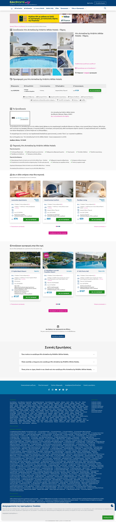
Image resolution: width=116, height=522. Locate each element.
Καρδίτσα (33, 409)
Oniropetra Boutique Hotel (57, 445)
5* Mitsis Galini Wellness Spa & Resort (18, 433)
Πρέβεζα (30, 419)
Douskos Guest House (25, 473)
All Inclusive (18, 8)
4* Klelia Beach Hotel (14, 437)
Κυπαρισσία (19, 411)
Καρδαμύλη (26, 409)
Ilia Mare (22, 462)
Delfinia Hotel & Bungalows (49, 478)
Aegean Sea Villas (30, 475)
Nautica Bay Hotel (86, 433)
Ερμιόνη (51, 406)
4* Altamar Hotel (90, 441)
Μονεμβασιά (12, 414)
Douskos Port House (78, 447)
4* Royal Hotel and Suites (78, 458)
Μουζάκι (18, 414)
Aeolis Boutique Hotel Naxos (71, 445)
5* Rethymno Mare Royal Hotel (16, 480)
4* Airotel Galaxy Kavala (83, 445)
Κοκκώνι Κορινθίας (24, 410)
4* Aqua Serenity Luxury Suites (73, 483)
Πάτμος (43, 417)
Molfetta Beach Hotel (55, 473)
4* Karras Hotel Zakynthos (86, 489)
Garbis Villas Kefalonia (14, 449)
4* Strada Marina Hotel (15, 473)
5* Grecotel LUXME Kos (68, 431)
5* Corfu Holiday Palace (15, 438)
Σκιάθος (28, 420)
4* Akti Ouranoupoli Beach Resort (17, 458)
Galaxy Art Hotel (49, 455)
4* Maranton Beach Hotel (45, 435)
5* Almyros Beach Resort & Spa (16, 469)
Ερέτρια (46, 406)
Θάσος (86, 406)
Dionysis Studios (39, 451)
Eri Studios (99, 468)
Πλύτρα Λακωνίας (13, 419)
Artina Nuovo (13, 468)
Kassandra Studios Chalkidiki (30, 489)
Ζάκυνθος (73, 406)
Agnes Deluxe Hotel (45, 462)
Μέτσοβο (77, 413)
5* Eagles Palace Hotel (39, 476)
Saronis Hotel (68, 451)
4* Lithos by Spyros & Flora (53, 475)
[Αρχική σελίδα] (12, 8)
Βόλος (52, 404)
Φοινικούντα (62, 421)
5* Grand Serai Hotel (62, 433)
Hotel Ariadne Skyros (56, 479)
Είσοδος (91, 3)
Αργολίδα (78, 403)
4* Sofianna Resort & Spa (24, 483)
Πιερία (72, 417)
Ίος (30, 407)
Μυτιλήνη (55, 414)
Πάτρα (47, 417)
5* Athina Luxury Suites (82, 465)
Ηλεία (77, 406)
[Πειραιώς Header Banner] (58, 18)
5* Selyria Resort (75, 437)
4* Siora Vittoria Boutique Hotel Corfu (58, 449)
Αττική (40, 404)
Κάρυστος (49, 409)
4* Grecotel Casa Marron (56, 431)
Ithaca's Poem (69, 454)
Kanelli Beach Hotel (25, 438)
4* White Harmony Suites (40, 475)
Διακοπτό (16, 406)
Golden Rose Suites (76, 451)
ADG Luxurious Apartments (34, 448)
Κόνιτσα (36, 410)
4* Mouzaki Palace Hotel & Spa (37, 438)
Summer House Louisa (41, 463)
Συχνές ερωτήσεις (89, 385)
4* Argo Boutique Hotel (47, 466)
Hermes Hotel (100, 465)
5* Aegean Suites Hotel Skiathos (92, 480)
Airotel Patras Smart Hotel (94, 449)
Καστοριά (65, 409)
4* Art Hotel (77, 475)
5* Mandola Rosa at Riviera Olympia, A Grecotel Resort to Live (23, 431)
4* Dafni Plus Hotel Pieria (15, 482)
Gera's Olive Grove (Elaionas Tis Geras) (96, 454)
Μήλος (81, 413)
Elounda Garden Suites (31, 471)
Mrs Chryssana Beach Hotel (81, 444)
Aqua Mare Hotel (75, 472)
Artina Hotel (68, 455)
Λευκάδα (67, 411)
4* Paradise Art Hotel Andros (31, 441)
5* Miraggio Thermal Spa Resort (66, 447)
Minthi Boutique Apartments (16, 454)
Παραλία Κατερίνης (84, 416)
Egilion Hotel (24, 448)
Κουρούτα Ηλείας (53, 410)
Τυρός (38, 421)
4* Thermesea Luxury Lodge (68, 466)
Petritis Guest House (94, 459)
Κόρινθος (42, 410)
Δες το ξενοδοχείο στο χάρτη (60, 116)
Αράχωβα (72, 403)
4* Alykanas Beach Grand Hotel (72, 438)
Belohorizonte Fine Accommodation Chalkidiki (71, 485)
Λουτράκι (27, 413)
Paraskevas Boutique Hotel (47, 468)
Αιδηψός (84, 402)
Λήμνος (71, 411)
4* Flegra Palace (57, 466)
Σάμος (66, 419)
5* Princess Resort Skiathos (23, 455)
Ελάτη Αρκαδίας (22, 406)
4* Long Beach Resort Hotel (97, 433)
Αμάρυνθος (40, 403)
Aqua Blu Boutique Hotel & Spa (25, 472)
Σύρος (68, 420)
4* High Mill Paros (100, 442)
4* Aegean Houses (49, 476)
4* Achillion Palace (72, 465)
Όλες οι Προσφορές (78, 8)
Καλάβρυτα (63, 407)
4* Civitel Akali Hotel (94, 471)
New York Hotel (63, 465)
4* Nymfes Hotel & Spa (100, 441)
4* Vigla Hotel (81, 476)
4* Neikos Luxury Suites (87, 448)
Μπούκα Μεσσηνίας (38, 414)
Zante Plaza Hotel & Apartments (46, 437)
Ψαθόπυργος (34, 423)
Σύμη (65, 420)
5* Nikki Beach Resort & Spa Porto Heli (18, 445)
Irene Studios (83, 438)
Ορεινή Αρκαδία (38, 416)
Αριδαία (82, 403)
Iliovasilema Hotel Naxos (15, 479)
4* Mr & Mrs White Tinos (65, 440)
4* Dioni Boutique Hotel (15, 447)
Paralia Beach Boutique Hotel (28, 451)
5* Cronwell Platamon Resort (75, 433)
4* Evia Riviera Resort (14, 435)
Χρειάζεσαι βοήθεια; (58, 336)
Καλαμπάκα (79, 407)
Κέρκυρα (86, 409)
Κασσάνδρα (59, 409)
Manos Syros (95, 452)
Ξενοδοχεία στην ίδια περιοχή (58, 233)
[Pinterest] (63, 389)
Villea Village (93, 472)
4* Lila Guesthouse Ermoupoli (16, 489)
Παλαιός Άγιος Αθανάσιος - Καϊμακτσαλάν (61, 416)
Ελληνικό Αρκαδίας (31, 406)
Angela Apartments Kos (83, 478)
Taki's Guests (60, 487)
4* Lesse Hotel (47, 440)
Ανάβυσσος (56, 403)
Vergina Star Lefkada (83, 459)
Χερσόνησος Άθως (14, 423)
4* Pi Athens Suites (36, 461)
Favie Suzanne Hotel (25, 444)
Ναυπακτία (69, 414)
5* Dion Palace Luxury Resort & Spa (60, 435)
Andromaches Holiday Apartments (86, 473)
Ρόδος (50, 419)
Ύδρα (42, 421)
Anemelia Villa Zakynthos (74, 482)
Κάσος (54, 409)
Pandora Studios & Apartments (16, 486)
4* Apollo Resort (72, 478)
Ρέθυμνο (43, 419)
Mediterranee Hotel (30, 458)
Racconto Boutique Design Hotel (37, 455)
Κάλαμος (74, 407)
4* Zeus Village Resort (29, 486)
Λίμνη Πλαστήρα (78, 411)
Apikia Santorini (46, 473)
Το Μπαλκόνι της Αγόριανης (32, 452)
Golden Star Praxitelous (15, 444)
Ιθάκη (23, 407)
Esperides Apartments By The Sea (74, 461)
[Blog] (66, 389)
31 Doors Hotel (22, 463)
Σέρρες (80, 419)
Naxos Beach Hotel (29, 469)
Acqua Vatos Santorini (59, 451)
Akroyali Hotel (31, 445)
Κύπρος (25, 411)
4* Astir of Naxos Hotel (15, 476)
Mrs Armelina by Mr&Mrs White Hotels (43, 479)
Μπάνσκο (30, 414)
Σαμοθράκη (60, 419)
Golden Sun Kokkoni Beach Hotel (17, 441)
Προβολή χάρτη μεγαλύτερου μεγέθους (85, 63)
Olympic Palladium (85, 475)
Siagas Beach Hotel (61, 438)
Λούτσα (31, 413)
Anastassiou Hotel (57, 458)
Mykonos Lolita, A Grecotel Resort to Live (90, 482)
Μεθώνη (55, 413)
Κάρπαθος (38, 409)
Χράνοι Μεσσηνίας (26, 423)
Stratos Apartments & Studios (40, 465)
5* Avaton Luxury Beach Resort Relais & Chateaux (46, 486)
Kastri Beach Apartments (69, 487)
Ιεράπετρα (19, 407)
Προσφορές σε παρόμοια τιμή (58, 310)
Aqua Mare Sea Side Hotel (90, 455)
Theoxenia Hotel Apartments (94, 438)
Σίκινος (11, 420)
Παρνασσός (34, 417)
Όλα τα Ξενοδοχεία (20, 26)
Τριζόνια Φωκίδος (13, 421)
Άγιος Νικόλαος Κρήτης (50, 402)
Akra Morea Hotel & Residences (90, 440)
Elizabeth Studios (13, 442)
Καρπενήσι (44, 409)
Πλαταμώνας (78, 417)
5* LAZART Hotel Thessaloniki (54, 463)
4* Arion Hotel (72, 435)
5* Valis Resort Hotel (31, 433)
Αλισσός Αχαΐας (22, 403)
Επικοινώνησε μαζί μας (28, 385)
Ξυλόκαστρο (31, 416)
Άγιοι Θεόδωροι (13, 402)
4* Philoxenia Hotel (81, 441)
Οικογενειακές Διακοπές (96, 411)
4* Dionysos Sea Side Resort (27, 479)
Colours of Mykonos (73, 473)
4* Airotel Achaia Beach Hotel (94, 434)
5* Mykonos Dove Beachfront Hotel (17, 475)
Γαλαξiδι (69, 404)
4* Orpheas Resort (29, 480)
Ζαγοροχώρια (67, 406)
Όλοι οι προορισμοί (14, 426)
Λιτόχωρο (85, 411)
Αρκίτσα (16, 404)
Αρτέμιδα (21, 404)
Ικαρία (27, 407)
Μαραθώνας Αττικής (42, 413)
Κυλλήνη (82, 410)
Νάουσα (64, 414)
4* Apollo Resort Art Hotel (70, 452)
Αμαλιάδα (34, 403)
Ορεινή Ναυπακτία (47, 416)
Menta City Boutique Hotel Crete (71, 480)
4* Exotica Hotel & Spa (68, 434)
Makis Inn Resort (85, 468)
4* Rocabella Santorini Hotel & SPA (17, 471)
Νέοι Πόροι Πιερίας (23, 416)
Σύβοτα (60, 420)
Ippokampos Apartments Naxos (70, 476)
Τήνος (84, 420)
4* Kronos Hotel (34, 437)
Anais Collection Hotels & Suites (94, 462)
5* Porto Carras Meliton (50, 438)
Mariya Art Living (13, 472)
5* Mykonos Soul (98, 473)
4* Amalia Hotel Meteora (15, 448)
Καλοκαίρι (28, 8)
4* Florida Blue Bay (80, 435)
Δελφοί (11, 406)
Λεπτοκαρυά (56, 411)
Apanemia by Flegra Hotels (68, 444)
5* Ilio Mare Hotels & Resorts (80, 434)
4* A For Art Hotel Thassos (45, 452)
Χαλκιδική (73, 421)
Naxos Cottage (77, 479)
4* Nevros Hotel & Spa (14, 462)
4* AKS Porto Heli (24, 435)
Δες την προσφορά (95, 90)
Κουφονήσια (61, 410)
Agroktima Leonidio (44, 449)
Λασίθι (51, 411)
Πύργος (38, 419)
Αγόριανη (63, 402)
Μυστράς (50, 414)
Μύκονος (45, 414)
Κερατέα (80, 409)
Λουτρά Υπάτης (20, 413)
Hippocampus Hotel (38, 469)
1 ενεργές (86, 73)
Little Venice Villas (14, 483)
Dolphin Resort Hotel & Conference (49, 483)
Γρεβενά (79, 404)
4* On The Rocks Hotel (68, 479)
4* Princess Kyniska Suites (55, 456)
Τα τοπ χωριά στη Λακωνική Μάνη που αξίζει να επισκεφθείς (22, 501)
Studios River (78, 456)
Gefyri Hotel (98, 463)
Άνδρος (61, 403)
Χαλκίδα (67, 421)
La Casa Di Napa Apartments (16, 459)
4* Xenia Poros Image (25, 437)
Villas (57, 8)
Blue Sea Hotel (92, 444)
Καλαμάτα (69, 407)
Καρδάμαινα (20, 409)
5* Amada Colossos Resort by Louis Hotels (19, 485)
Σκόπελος (33, 420)
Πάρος (39, 417)
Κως (29, 411)
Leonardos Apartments (69, 448)
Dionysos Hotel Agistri (85, 472)
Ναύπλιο (75, 414)
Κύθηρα (77, 410)
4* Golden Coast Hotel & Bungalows (33, 434)
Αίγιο (80, 402)
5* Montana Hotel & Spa (52, 433)
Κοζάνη (17, 410)
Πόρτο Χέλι (25, 419)
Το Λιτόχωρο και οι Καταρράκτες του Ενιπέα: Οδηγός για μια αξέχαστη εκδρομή (61, 500)
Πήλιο (69, 417)
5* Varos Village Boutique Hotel (67, 475)
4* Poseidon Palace (41, 433)
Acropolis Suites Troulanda (74, 463)
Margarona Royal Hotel (23, 442)
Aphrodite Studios (99, 456)
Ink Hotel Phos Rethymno (34, 485)
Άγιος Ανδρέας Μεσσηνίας (38, 402)
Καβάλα (39, 407)
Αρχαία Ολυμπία (28, 404)
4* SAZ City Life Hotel (57, 442)
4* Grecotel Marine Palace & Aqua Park (82, 431)
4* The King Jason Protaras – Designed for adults (85, 486)
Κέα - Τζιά (75, 409)
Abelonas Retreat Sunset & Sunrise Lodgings (50, 485)
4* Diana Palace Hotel (97, 447)
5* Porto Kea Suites (28, 465)
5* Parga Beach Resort (96, 458)
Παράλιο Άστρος (23, 417)
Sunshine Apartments (48, 451)
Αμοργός (45, 403)
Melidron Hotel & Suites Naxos (89, 461)
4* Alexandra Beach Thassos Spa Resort (32, 454)
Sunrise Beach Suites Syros (94, 478)
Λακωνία (47, 411)
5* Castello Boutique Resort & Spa (61, 468)
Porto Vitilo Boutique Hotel (36, 442)
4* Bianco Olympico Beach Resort (17, 434)
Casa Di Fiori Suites (59, 476)
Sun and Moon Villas (58, 459)
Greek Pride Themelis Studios (24, 461)
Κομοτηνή (32, 410)
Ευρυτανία (60, 406)
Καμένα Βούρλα (13, 409)
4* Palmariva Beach (27, 440)
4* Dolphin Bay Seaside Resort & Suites (62, 437)
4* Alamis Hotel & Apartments (47, 461)
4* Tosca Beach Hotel (57, 434)
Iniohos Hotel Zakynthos (15, 478)
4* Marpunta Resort (47, 442)
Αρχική (12, 26)
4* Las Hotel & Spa (48, 458)
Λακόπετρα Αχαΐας (40, 411)
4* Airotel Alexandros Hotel (88, 456)
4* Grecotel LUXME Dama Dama (17, 490)
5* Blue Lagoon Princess (91, 435)
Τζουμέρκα (79, 420)
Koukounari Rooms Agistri (15, 456)
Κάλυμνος (85, 407)
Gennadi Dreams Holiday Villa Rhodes (95, 487)
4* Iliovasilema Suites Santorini (32, 449)
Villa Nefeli (78, 466)
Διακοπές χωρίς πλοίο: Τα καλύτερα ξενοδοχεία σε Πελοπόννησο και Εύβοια (88, 498)
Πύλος (34, 419)
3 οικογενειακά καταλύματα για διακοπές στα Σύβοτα (58, 502)
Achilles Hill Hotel (45, 448)
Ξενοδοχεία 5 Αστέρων (96, 402)
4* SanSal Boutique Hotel (53, 465)
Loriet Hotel (99, 455)
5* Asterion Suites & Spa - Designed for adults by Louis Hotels (46, 472)
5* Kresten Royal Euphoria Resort (77, 469)
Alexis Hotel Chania (71, 471)
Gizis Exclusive (13, 466)
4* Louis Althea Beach (35, 483)
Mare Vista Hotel (55, 440)
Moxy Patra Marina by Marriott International (52, 444)
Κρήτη (66, 410)
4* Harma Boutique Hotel (75, 468)
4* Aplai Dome (89, 469)
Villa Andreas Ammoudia (47, 459)
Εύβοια (55, 406)
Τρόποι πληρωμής (56, 385)
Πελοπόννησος (63, 417)
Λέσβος (62, 411)
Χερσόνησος (82, 421)
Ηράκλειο (82, 406)
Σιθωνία (84, 419)
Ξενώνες (93, 409)
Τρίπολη (34, 421)
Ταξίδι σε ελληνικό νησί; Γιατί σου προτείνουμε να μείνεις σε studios (24, 498)
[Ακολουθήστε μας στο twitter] (59, 389)
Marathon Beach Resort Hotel (80, 454)
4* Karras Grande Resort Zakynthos (42, 445)
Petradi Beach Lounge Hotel (27, 476)
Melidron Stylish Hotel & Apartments (57, 489)
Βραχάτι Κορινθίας (59, 404)
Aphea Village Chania (87, 485)
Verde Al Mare (65, 463)
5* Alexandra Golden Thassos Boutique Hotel (31, 447)
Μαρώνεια (50, 413)
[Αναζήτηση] (105, 8)
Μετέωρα (72, 413)
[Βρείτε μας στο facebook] (49, 389)
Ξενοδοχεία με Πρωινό (96, 404)
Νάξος (60, 414)
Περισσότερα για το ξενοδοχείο (86, 68)
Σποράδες (56, 420)
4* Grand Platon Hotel (34, 435)
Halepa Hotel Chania (90, 476)
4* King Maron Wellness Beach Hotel (30, 456)
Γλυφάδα (75, 404)
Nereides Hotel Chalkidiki (50, 487)
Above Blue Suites (46, 447)
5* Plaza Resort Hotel (36, 466)
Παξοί (77, 416)
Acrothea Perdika (45, 454)
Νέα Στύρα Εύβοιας (14, 416)
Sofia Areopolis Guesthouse (38, 487)
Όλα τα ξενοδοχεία (14, 493)
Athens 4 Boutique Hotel (80, 462)
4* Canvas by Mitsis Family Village (61, 469)
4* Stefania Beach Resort (70, 441)
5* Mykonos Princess (21, 468)
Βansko (48, 404)
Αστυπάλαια (35, 404)
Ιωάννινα (34, 407)
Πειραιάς (57, 417)
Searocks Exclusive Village (57, 452)
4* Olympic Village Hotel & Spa (87, 437)
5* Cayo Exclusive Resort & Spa (16, 465)
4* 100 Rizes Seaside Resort (56, 448)
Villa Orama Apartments (69, 462)
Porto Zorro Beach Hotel (37, 440)
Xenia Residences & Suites (62, 478)
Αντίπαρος (67, 403)
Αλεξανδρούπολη (13, 403)
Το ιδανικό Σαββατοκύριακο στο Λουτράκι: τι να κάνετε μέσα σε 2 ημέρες (55, 498)
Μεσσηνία (67, 413)
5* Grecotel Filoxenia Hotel (43, 431)
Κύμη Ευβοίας (13, 411)
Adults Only (49, 8)
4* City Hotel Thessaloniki (15, 451)
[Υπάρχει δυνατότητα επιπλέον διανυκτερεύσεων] (29, 204)
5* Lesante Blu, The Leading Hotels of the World (31, 478)
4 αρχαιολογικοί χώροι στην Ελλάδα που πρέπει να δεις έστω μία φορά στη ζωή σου (27, 502)
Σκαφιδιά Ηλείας (21, 420)
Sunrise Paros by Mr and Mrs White (88, 479)
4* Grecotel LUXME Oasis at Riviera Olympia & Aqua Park (51, 441)
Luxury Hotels (39, 8)
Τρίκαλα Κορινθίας (27, 421)
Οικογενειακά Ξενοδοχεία (96, 410)
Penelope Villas (64, 473)
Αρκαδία (11, 404)
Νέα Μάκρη (80, 414)
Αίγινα (76, 402)
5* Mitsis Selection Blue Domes (24, 466)
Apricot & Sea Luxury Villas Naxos (40, 482)
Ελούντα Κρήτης (40, 406)
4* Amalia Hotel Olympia (36, 444)
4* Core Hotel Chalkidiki (59, 455)
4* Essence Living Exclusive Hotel (71, 459)
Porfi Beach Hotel (38, 480)
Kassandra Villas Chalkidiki (42, 489)
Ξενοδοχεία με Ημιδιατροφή (97, 406)
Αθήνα (72, 402)
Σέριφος (75, 419)
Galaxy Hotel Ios (13, 461)
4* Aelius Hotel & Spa (72, 449)
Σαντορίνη (70, 419)
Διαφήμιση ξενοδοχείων (73, 385)
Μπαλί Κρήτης (24, 414)
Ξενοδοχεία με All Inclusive (97, 407)
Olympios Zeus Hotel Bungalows (32, 462)
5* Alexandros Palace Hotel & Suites (44, 471)
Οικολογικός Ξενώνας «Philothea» (84, 452)
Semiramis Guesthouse (83, 449)
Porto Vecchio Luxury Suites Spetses (66, 486)
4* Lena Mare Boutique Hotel (82, 471)
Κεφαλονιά (12, 410)
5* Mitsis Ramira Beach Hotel (97, 466)
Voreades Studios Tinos (81, 487)
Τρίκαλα (20, 421)
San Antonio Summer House (35, 459)
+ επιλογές (16, 207)
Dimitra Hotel (84, 483)
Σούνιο (42, 420)
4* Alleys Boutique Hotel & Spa (73, 489)
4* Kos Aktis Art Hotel (48, 469)
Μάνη (36, 413)
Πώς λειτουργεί (43, 385)
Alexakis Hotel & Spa (31, 463)
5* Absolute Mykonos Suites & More (17, 452)
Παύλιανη (52, 417)
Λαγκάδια (33, 411)
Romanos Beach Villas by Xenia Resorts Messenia (20, 487)
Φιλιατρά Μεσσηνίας (48, 421)
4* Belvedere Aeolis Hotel (77, 455)
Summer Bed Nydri (64, 482)
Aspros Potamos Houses (53, 482)
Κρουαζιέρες (71, 410)
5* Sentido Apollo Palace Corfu (33, 468)
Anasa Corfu (93, 468)
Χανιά (77, 421)
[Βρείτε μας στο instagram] (52, 389)
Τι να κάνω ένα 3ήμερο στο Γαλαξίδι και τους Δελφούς (90, 500)
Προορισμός (64, 8)
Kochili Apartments (86, 451)
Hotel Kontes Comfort (65, 472)
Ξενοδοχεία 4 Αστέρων (96, 403)
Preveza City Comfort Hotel (56, 462)
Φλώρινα (56, 421)
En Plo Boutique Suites (36, 473)
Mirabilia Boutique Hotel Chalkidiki (58, 454)
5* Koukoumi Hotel (86, 466)
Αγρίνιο (68, 402)
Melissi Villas (93, 475)
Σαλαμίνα (55, 419)
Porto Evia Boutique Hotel (68, 442)
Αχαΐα (44, 404)
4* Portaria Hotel (88, 447)
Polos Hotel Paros (92, 465)
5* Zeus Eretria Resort (47, 434)
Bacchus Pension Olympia (68, 456)
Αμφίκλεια (51, 403)
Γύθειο (84, 404)
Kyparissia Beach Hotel (67, 458)
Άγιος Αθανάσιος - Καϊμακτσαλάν (25, 402)
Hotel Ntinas (94, 451)
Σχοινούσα (73, 420)
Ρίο (47, 419)
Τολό (87, 420)
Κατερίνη (70, 409)
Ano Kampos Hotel (14, 463)
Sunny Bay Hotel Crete (44, 456)
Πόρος (20, 419)
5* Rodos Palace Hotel (80, 442)
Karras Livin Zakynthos (27, 482)
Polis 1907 (82, 480)
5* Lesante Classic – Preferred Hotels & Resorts (53, 480)
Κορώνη (46, 410)
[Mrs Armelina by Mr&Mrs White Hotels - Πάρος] (33, 49)
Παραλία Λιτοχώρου (14, 417)
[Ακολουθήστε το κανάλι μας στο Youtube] (56, 389)
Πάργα (29, 417)
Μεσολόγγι (61, 413)
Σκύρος (37, 420)
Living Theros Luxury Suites (59, 471)
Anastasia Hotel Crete (93, 483)
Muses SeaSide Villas (91, 442)
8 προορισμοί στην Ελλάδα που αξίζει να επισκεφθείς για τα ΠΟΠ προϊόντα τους (26, 500)
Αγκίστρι (58, 402)
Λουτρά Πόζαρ (13, 413)
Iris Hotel (22, 449)
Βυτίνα (65, 404)
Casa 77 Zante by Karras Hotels (88, 463)
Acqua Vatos (87, 458)
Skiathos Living (13, 455)
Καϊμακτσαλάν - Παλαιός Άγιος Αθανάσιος (50, 407)
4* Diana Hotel (78, 448)
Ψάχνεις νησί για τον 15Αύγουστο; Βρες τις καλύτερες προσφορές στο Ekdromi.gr (54, 501)
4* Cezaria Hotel (54, 447)
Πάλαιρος (73, 416)
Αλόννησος (28, 403)
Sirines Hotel (92, 445)
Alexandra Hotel (39, 458)
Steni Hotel (25, 459)
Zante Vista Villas (62, 483)
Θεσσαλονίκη (12, 407)
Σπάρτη (46, 420)
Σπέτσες (51, 420)
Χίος (20, 423)
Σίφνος (15, 420)
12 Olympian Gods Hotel (77, 440)
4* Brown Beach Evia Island (16, 440)
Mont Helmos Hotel (98, 448)
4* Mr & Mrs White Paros (60, 461)
